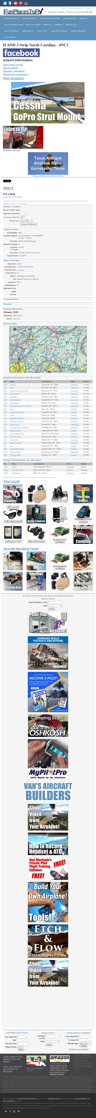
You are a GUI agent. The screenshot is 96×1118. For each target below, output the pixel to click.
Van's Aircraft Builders (49, 18)
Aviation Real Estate (13, 25)
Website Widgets (78, 31)
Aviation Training (59, 31)
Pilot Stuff (42, 31)
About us (48, 25)
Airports (83, 18)
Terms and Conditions (75, 8)
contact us (19, 1101)
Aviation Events (29, 18)
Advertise (58, 25)
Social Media (10, 37)
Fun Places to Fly (12, 18)
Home (64, 8)
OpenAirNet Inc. (42, 1099)
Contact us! (71, 25)
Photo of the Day (33, 25)
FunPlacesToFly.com (10, 1099)
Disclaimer (87, 1091)
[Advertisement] (48, 1005)
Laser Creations (69, 18)
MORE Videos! (27, 31)
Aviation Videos (11, 31)
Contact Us (89, 8)
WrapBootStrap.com (68, 1099)
